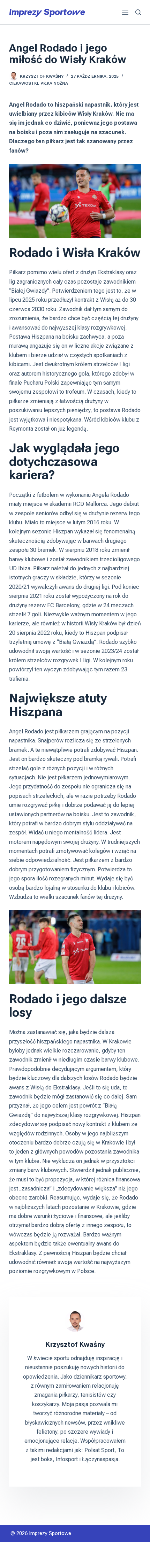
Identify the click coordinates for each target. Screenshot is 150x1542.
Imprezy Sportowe (47, 12)
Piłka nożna (54, 83)
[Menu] (125, 12)
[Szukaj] (138, 12)
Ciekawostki (23, 83)
